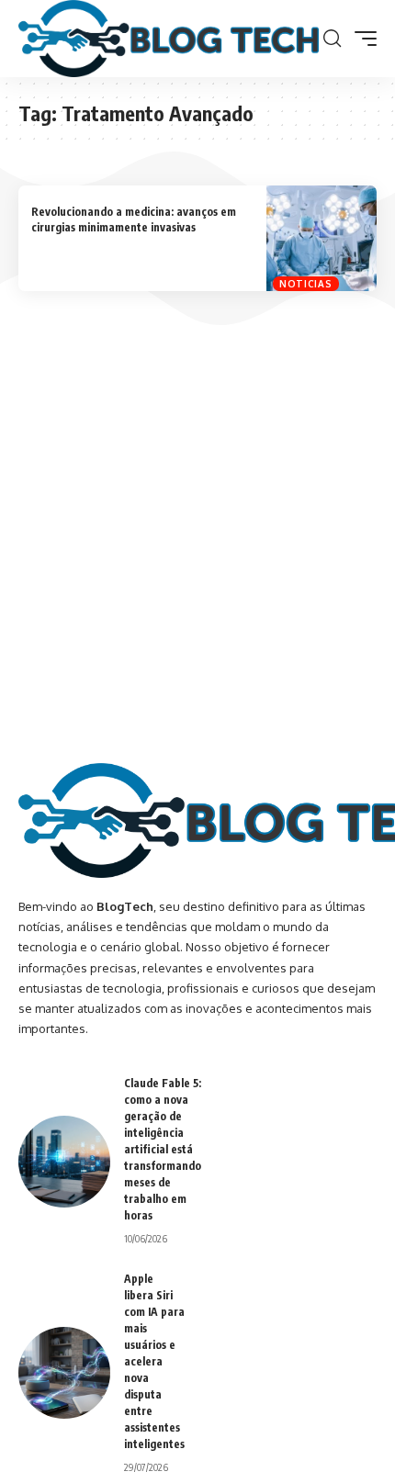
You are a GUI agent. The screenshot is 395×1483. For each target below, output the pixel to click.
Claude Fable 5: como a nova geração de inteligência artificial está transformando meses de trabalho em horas (162, 1149)
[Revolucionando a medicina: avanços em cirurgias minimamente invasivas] (321, 238)
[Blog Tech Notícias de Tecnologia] (168, 38)
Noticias (306, 283)
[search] (332, 38)
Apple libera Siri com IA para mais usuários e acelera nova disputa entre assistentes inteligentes (154, 1361)
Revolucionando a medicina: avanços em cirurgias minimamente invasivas (133, 219)
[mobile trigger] (361, 38)
